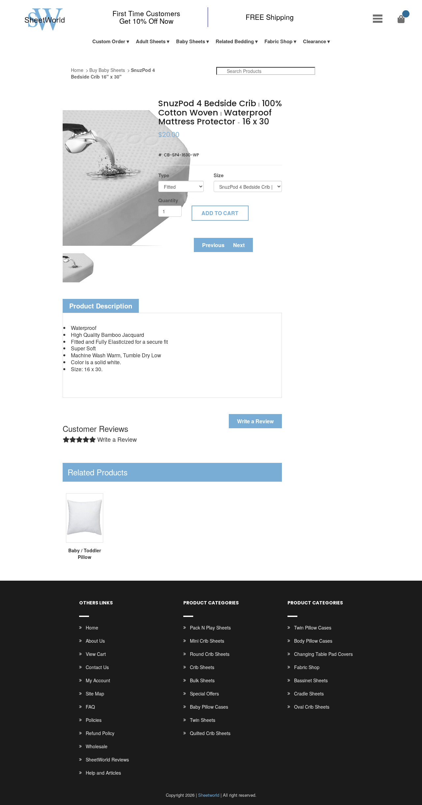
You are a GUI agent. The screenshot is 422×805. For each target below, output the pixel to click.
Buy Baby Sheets (107, 70)
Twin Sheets (202, 720)
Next (239, 245)
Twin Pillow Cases (312, 627)
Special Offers (204, 693)
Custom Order (108, 41)
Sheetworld (208, 795)
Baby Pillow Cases (209, 706)
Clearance (314, 41)
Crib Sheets (202, 667)
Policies (94, 720)
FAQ (90, 706)
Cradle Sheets (309, 693)
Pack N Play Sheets (210, 627)
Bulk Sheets (202, 680)
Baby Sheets (190, 41)
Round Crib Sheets (209, 654)
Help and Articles (103, 772)
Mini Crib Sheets (207, 640)
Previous (213, 245)
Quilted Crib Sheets (210, 733)
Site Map (95, 693)
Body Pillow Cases (313, 640)
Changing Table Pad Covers (323, 654)
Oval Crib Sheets (311, 706)
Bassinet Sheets (311, 680)
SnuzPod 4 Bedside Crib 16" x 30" (113, 73)
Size (219, 175)
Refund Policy (100, 733)
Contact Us (97, 667)
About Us (95, 640)
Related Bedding (235, 41)
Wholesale (96, 746)
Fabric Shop (278, 41)
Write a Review (255, 421)
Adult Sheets (151, 41)
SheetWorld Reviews (107, 759)
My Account (98, 680)
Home (77, 70)
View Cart (96, 654)
